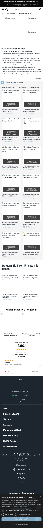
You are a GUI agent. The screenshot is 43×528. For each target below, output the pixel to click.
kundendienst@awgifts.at (21, 391)
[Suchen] (6, 9)
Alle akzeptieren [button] (21, 519)
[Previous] (2, 366)
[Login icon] (40, 9)
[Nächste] (41, 366)
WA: (22, 395)
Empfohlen (22, 87)
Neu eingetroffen (8, 87)
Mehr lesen (38, 78)
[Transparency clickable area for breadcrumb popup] (13, 14)
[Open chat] (37, 519)
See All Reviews (21, 356)
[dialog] (21, 511)
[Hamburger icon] (2, 9)
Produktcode (34, 87)
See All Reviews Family (20, 354)
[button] (22, 524)
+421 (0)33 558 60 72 (21, 399)
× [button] (41, 496)
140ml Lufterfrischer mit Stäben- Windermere (11, 334)
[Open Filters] (2, 82)
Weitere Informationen (20, 506)
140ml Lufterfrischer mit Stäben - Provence (32, 334)
